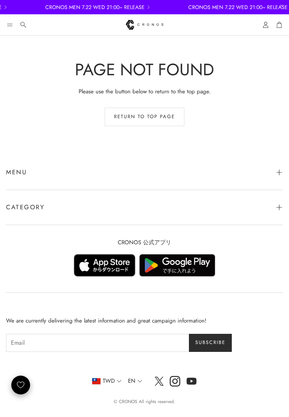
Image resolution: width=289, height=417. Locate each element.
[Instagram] (175, 381)
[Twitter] (159, 381)
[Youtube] (191, 381)
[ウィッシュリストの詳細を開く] (20, 385)
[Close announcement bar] (281, 5)
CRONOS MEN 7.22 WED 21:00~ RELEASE (91, 7)
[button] (10, 25)
